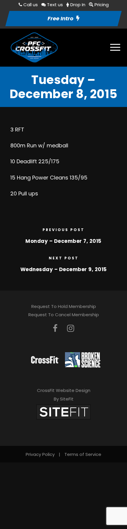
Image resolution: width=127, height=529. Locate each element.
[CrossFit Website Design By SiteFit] (63, 411)
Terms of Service (82, 454)
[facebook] (55, 328)
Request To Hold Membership (63, 306)
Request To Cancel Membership (63, 315)
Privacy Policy (40, 454)
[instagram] (70, 328)
